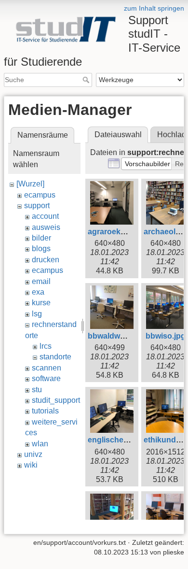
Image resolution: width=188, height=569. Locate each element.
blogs (41, 248)
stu (37, 389)
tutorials (45, 411)
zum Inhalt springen (154, 8)
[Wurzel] (30, 184)
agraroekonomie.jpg (124, 232)
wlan (40, 444)
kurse (41, 303)
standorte (55, 357)
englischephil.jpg (119, 440)
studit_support (56, 400)
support (37, 205)
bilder (41, 238)
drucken (45, 260)
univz (33, 454)
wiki (31, 465)
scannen (46, 368)
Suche (87, 79)
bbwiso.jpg (166, 336)
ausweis (46, 227)
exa (38, 292)
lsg (37, 314)
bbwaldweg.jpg (115, 336)
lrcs (46, 346)
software (46, 378)
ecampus (39, 195)
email (41, 281)
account (45, 216)
